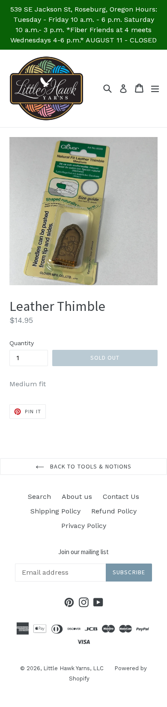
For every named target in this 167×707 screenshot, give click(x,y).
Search (39, 496)
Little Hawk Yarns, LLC (73, 668)
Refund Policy (114, 511)
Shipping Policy (55, 511)
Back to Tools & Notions (90, 466)
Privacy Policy (83, 526)
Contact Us (121, 496)
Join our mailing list (83, 552)
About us (77, 496)
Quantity (21, 343)
